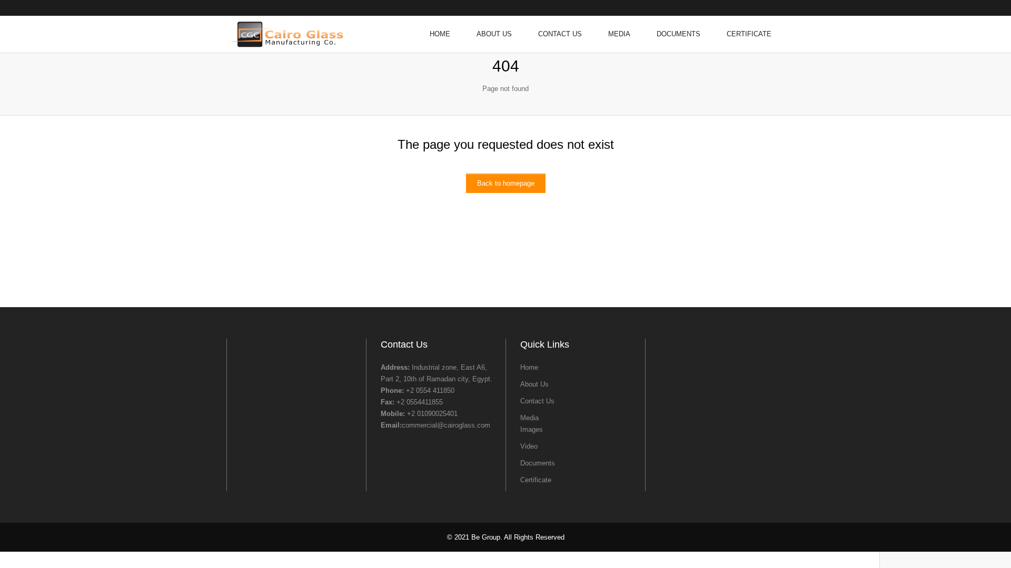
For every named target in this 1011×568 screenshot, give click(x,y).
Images (531, 429)
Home (440, 34)
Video (529, 446)
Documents (678, 34)
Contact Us (560, 34)
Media (619, 34)
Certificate (749, 34)
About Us (494, 34)
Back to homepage (505, 183)
